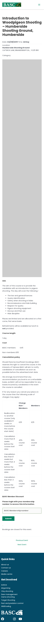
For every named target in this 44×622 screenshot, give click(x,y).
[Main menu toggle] (39, 4)
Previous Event (22, 540)
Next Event (22, 544)
